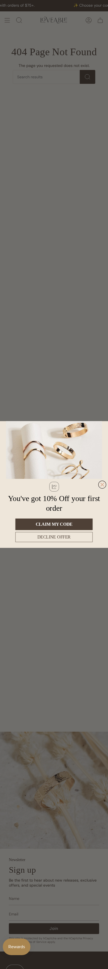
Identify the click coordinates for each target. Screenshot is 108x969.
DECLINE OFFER (54, 537)
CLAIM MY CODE (54, 524)
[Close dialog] (102, 485)
